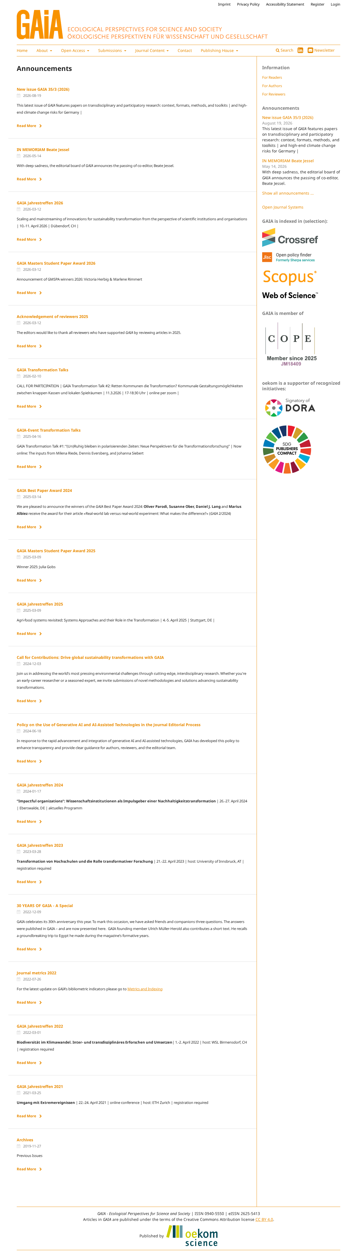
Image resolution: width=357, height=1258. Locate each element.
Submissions (110, 50)
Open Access (73, 50)
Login (335, 4)
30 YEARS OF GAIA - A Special (45, 905)
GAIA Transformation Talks (42, 369)
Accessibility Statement (285, 4)
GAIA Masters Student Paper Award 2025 (56, 550)
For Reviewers (273, 94)
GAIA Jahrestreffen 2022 (40, 1026)
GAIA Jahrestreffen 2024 (40, 785)
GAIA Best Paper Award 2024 (44, 490)
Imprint (224, 4)
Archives (25, 1139)
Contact (185, 50)
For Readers (272, 77)
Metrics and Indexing (145, 988)
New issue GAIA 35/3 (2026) (43, 89)
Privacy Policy (248, 4)
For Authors (272, 85)
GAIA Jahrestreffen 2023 (40, 845)
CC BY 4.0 (264, 1219)
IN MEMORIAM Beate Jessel (43, 149)
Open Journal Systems (282, 207)
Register (317, 4)
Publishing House (218, 50)
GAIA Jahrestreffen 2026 (40, 202)
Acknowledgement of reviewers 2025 (52, 316)
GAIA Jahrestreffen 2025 (40, 604)
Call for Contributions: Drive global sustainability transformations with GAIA (90, 657)
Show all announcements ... (288, 193)
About (43, 50)
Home (22, 50)
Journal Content (150, 50)
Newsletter (324, 50)
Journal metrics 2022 (36, 972)
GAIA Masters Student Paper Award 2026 (56, 263)
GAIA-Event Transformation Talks (49, 430)
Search (286, 50)
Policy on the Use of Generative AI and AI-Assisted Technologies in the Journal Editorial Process (109, 724)
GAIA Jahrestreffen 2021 (40, 1086)
